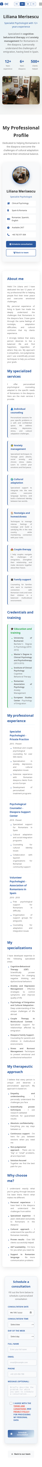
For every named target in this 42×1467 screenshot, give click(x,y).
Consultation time (18, 1319)
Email (11, 1356)
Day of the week (16, 1330)
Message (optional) (18, 1381)
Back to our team (22, 1454)
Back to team (22, 252)
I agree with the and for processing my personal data (22, 1411)
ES (33, 4)
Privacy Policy (21, 1411)
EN (22, 4)
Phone (11, 1368)
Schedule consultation (22, 244)
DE (28, 4)
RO (17, 4)
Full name (13, 1344)
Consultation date (18, 1306)
